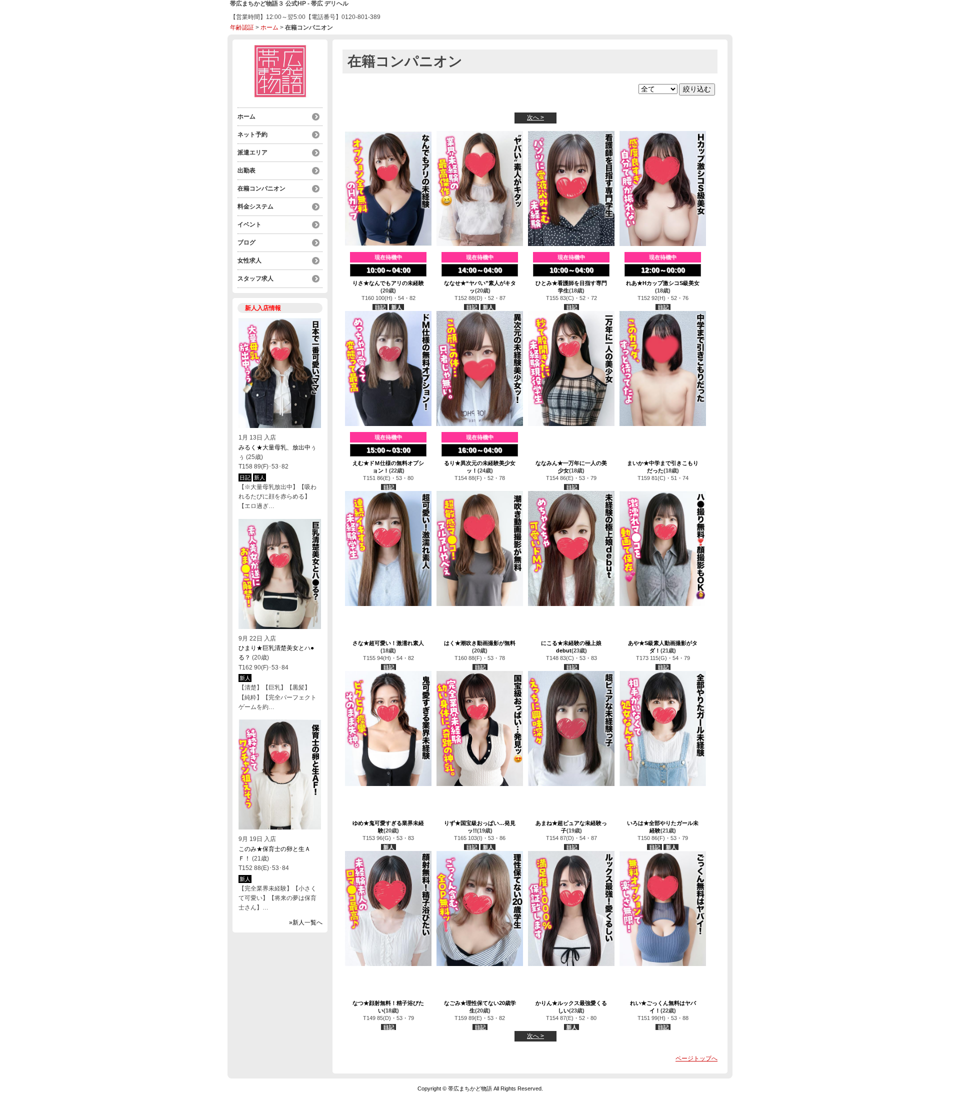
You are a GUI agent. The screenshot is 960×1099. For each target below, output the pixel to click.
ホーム (269, 27)
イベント (250, 224)
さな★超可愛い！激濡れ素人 (388, 643)
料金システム (256, 206)
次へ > (535, 117)
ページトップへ (697, 1058)
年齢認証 (242, 27)
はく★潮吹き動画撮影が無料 (480, 643)
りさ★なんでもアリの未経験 (388, 283)
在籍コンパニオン (262, 188)
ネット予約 (253, 134)
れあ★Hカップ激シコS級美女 (663, 283)
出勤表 (247, 170)
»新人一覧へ (305, 922)
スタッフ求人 (256, 278)
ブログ (247, 242)
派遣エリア (253, 152)
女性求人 (250, 260)
